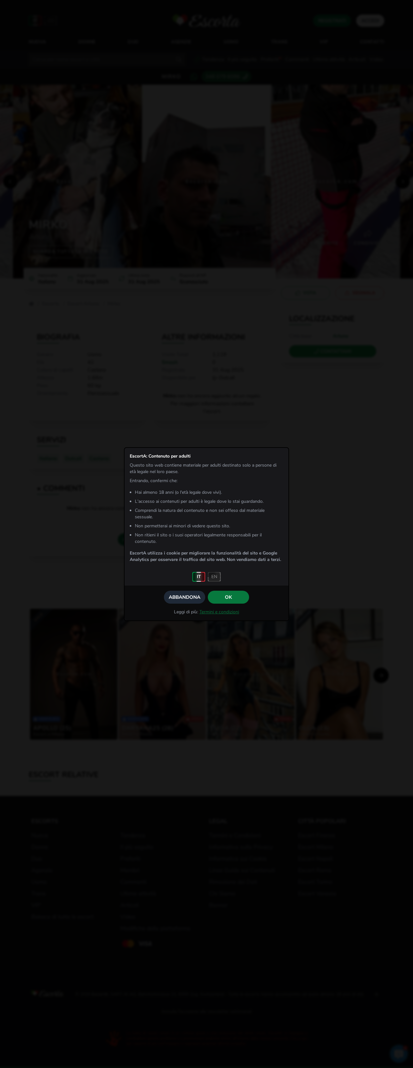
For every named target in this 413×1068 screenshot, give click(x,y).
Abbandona (184, 597)
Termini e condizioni (219, 612)
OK (228, 597)
